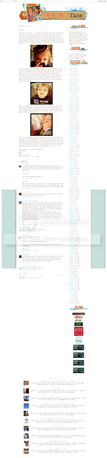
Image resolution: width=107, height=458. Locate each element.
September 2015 (73, 132)
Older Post (61, 275)
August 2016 (72, 111)
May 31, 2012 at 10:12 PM (30, 197)
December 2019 (73, 75)
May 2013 (71, 182)
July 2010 (71, 246)
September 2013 (73, 174)
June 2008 (71, 294)
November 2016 (73, 106)
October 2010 (72, 240)
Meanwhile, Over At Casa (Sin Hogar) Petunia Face (58, 404)
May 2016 (71, 117)
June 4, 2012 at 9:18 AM (29, 231)
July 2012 (71, 201)
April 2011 (72, 229)
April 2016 (72, 119)
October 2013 (72, 172)
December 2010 (73, 237)
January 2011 (72, 235)
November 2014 (73, 151)
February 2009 (73, 278)
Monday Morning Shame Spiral (58, 441)
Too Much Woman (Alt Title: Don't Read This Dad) (58, 419)
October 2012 (72, 195)
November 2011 (73, 216)
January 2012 (72, 212)
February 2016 (73, 123)
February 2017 (73, 100)
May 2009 (71, 273)
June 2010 (71, 248)
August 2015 (72, 134)
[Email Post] (37, 156)
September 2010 (73, 242)
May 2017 (71, 94)
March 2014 (72, 163)
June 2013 (71, 180)
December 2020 (73, 70)
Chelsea (24, 227)
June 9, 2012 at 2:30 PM (29, 262)
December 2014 (73, 149)
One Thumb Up (58, 389)
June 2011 (71, 225)
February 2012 (73, 210)
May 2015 (71, 140)
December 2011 (73, 214)
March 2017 (72, 98)
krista (24, 192)
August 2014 (72, 157)
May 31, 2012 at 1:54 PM (29, 188)
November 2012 (73, 193)
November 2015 (73, 128)
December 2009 (73, 259)
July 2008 (71, 292)
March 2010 (72, 254)
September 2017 (73, 90)
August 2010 (72, 244)
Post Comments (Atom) (33, 277)
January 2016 (72, 125)
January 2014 (72, 166)
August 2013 (72, 176)
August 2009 (72, 267)
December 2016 (73, 104)
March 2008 (72, 299)
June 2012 (71, 202)
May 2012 (71, 204)
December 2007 (73, 303)
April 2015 (72, 142)
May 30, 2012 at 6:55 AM (29, 178)
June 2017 (71, 92)
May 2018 (71, 83)
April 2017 (72, 96)
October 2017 (72, 89)
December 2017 (73, 87)
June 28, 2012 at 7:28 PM (30, 270)
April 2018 (72, 85)
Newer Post (22, 275)
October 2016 (72, 108)
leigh (23, 235)
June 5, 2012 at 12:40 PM (30, 251)
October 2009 (72, 263)
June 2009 (71, 271)
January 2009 (72, 280)
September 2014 (73, 155)
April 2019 (72, 79)
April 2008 (72, 297)
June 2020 (71, 71)
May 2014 (71, 159)
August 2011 (72, 221)
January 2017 (72, 102)
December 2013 (73, 168)
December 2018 (73, 81)
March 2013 (72, 185)
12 (58, 411)
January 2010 (72, 258)
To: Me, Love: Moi (58, 426)
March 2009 (72, 277)
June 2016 (71, 115)
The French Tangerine (28, 200)
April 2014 (72, 161)
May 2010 (71, 250)
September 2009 (73, 265)
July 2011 (71, 223)
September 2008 (73, 288)
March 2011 (72, 231)
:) (58, 396)
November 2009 (73, 261)
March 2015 (72, 144)
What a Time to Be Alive (58, 449)
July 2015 (71, 136)
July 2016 (71, 113)
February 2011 (73, 233)
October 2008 (72, 286)
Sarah (23, 163)
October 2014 (72, 153)
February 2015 (73, 146)
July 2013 (71, 178)
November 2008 (73, 284)
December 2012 (73, 191)
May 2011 (71, 227)
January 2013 (72, 189)
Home (41, 275)
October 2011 (72, 218)
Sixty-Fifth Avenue (27, 266)
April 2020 (72, 73)
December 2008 (73, 282)
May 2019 (71, 77)
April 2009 (72, 275)
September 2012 (73, 197)
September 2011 (73, 220)
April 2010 (72, 252)
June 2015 (71, 138)
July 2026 (71, 68)
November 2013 (73, 170)
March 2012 (72, 208)
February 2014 (73, 165)
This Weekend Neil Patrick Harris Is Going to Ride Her (58, 381)
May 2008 (71, 296)
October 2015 (72, 130)
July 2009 (71, 269)
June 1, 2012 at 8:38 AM (29, 224)
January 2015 (72, 147)
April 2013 (72, 184)
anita (23, 254)
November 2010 (73, 239)
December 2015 (73, 127)
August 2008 (72, 290)
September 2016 (73, 109)
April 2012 (72, 206)
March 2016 (72, 121)
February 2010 (73, 256)
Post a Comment (23, 273)
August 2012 (72, 199)
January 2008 (72, 301)
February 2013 (73, 187)
